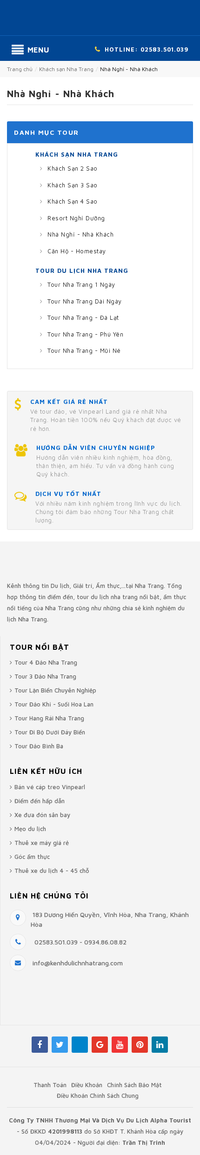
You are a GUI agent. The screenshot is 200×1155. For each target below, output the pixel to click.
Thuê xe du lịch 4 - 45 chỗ (51, 870)
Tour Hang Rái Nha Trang (49, 718)
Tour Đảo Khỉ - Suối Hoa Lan (53, 704)
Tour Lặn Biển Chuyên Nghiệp (55, 690)
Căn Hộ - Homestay (76, 251)
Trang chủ (20, 69)
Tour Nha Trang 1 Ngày (80, 284)
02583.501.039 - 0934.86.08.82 (80, 942)
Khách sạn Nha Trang (66, 69)
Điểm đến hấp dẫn (39, 801)
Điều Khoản (86, 1085)
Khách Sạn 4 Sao (72, 201)
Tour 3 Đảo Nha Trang (45, 676)
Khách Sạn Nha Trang (76, 154)
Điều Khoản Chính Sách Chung (98, 1095)
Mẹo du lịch (30, 828)
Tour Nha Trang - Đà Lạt (82, 317)
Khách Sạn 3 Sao (72, 185)
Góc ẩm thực (32, 856)
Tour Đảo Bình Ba (38, 746)
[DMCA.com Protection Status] (45, 1013)
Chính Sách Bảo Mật (134, 1085)
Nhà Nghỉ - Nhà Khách (80, 234)
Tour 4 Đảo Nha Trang (45, 662)
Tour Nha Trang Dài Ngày (84, 301)
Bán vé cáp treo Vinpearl (49, 787)
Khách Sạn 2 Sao (72, 168)
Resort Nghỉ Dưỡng (75, 218)
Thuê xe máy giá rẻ (41, 842)
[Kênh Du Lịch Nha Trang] (100, 19)
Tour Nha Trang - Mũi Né (83, 350)
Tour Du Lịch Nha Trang (81, 270)
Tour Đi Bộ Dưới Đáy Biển (49, 732)
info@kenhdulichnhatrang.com (78, 963)
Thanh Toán (50, 1085)
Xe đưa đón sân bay (42, 814)
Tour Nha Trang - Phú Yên (85, 334)
